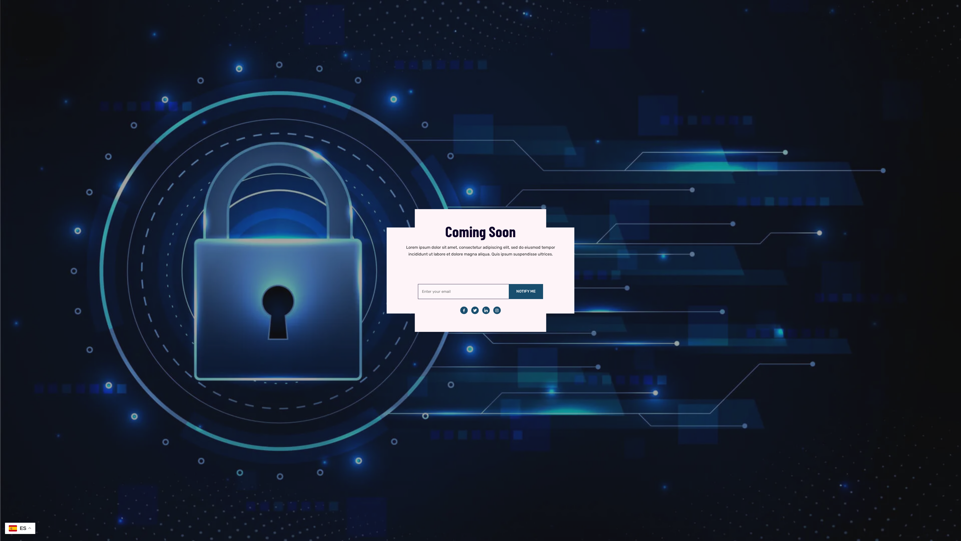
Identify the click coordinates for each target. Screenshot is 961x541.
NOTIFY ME (526, 291)
